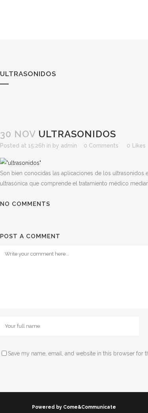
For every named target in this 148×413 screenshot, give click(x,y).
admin (69, 145)
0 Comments (101, 145)
